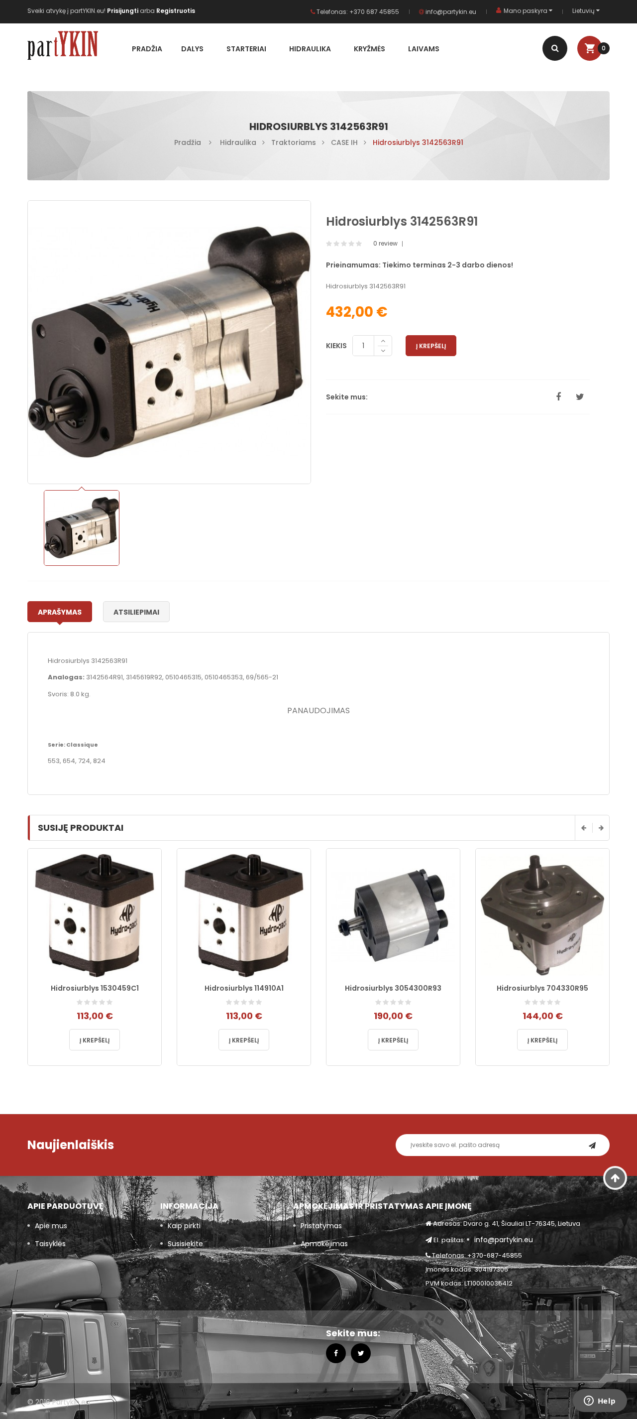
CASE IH (344, 142)
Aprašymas (60, 612)
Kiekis (336, 346)
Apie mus (51, 1226)
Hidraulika (310, 49)
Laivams (423, 49)
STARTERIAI (246, 49)
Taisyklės (50, 1244)
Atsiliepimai (136, 612)
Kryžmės (369, 49)
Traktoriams (293, 142)
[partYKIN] (75, 47)
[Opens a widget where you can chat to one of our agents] (599, 1401)
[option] (81, 528)
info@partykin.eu (450, 11)
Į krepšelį (431, 346)
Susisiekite (185, 1244)
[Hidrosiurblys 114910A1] (244, 914)
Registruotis (175, 10)
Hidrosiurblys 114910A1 (244, 988)
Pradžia (147, 49)
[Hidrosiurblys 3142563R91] (81, 528)
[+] (383, 341)
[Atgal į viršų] (615, 1178)
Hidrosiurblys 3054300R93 (393, 988)
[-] (383, 351)
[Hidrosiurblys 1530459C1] (94, 914)
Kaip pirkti (184, 1226)
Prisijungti (123, 10)
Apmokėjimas (324, 1244)
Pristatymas (321, 1226)
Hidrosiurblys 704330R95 (542, 988)
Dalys (192, 49)
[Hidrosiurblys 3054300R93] (393, 914)
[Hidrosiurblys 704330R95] (542, 914)
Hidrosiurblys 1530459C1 (95, 988)
